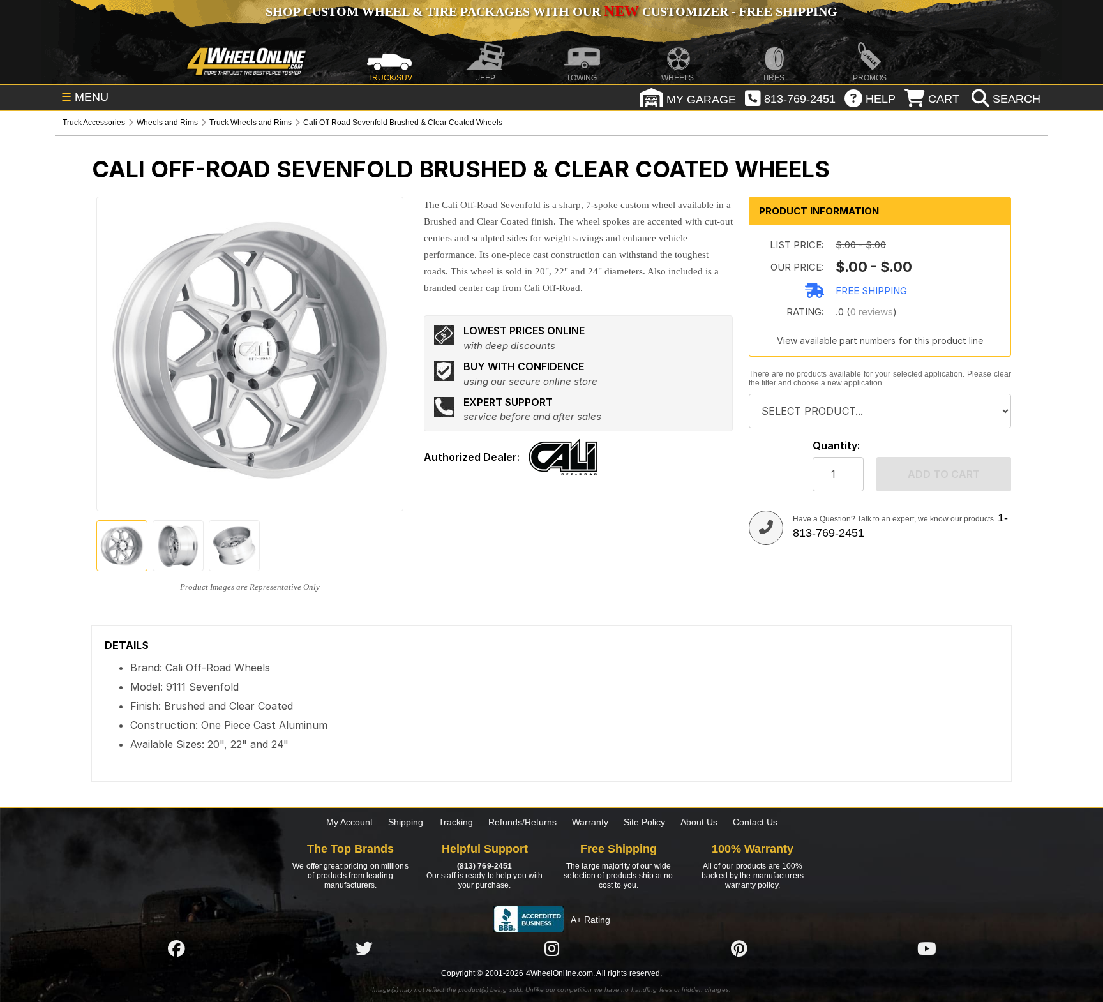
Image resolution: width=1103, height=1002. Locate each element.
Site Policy (644, 822)
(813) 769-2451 (484, 866)
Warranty (590, 822)
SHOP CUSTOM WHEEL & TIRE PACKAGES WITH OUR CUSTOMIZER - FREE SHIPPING (551, 11)
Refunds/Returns (522, 822)
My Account (349, 822)
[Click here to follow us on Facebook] (176, 948)
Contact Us (755, 822)
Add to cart (944, 474)
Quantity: (836, 446)
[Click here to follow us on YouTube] (927, 948)
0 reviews (871, 312)
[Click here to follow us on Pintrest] (739, 948)
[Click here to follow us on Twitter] (364, 948)
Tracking (456, 822)
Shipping (405, 822)
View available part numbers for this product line (880, 340)
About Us (698, 822)
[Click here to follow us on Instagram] (551, 948)
